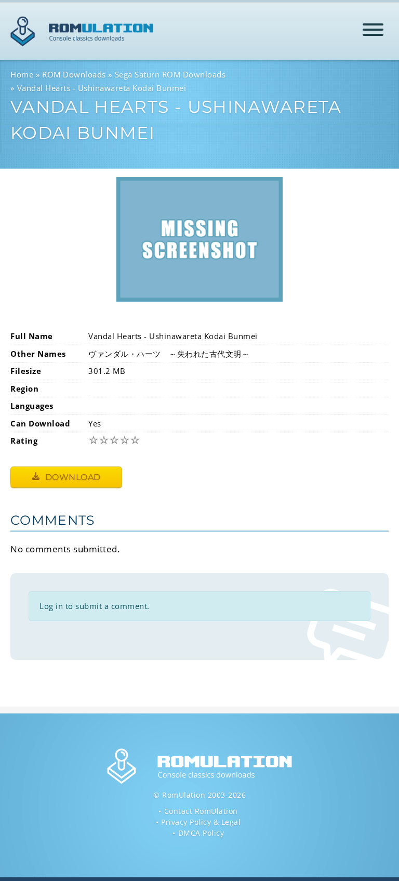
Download (72, 477)
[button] (373, 31)
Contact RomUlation (201, 811)
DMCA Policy (201, 833)
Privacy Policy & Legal (201, 822)
